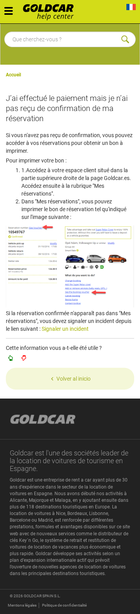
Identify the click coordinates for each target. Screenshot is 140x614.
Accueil (13, 75)
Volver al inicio (73, 379)
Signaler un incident (65, 329)
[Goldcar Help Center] (50, 9)
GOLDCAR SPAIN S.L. (42, 596)
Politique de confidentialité (64, 605)
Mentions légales (22, 605)
